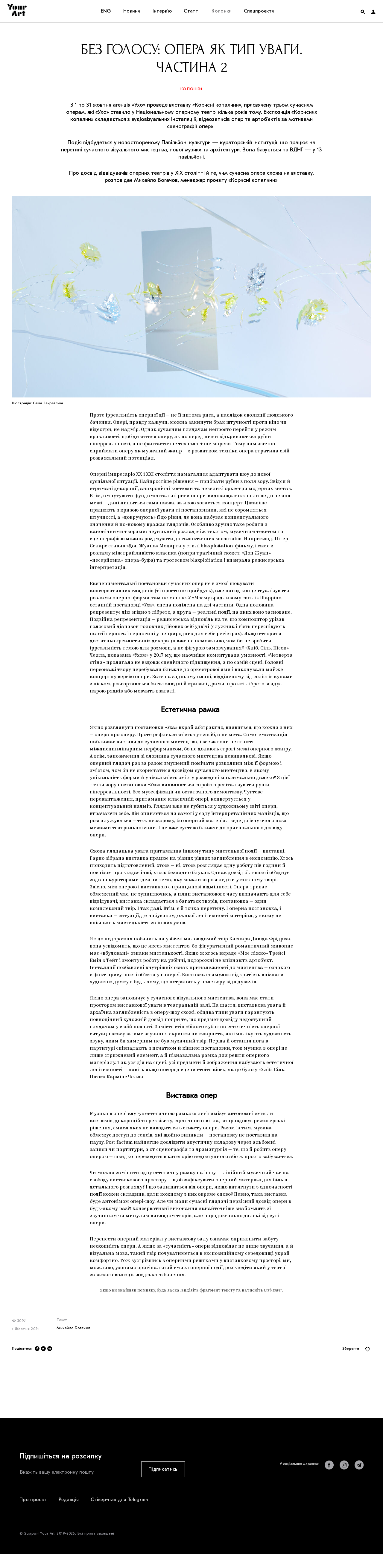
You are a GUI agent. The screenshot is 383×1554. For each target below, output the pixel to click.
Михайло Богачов (73, 1328)
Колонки (191, 89)
